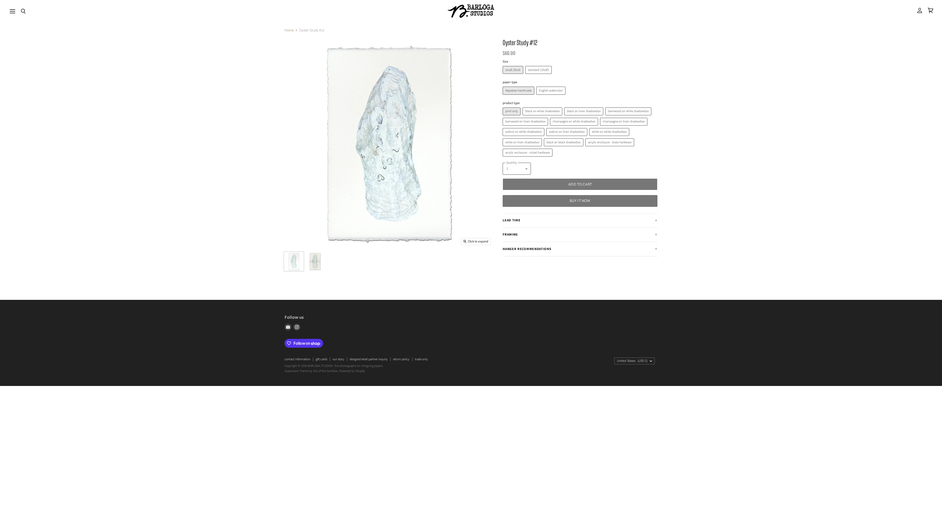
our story (338, 359)
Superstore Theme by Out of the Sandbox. (312, 371)
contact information (297, 359)
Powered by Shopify (352, 371)
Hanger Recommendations (527, 249)
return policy (401, 359)
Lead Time (511, 220)
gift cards (321, 359)
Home (289, 30)
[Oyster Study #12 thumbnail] (294, 261)
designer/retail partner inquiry (369, 359)
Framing (510, 234)
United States (632, 360)
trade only (421, 359)
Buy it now (580, 200)
